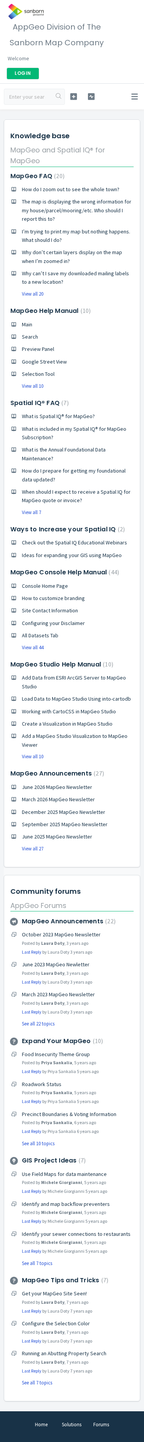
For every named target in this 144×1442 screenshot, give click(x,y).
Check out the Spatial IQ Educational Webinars (74, 542)
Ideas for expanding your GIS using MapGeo (72, 555)
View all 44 (32, 647)
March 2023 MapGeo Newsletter (58, 994)
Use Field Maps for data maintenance (64, 1174)
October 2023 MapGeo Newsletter (61, 934)
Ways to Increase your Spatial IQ (66, 529)
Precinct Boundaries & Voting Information (69, 1114)
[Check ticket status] (91, 97)
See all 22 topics (38, 1023)
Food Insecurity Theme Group (56, 1054)
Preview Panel (38, 349)
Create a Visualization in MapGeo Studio (67, 723)
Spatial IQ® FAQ (38, 403)
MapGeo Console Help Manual (63, 572)
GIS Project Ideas (53, 1160)
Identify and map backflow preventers (66, 1204)
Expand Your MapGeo (61, 1041)
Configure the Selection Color (56, 1323)
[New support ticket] (73, 97)
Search (30, 336)
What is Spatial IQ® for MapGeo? (58, 416)
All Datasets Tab (40, 635)
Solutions (71, 1424)
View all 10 (32, 386)
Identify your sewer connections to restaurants (76, 1233)
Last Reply (31, 952)
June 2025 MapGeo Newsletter (57, 836)
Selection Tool (38, 373)
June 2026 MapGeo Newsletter (57, 787)
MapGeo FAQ (36, 176)
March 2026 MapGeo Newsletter (58, 799)
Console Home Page (45, 585)
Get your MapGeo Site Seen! (54, 1293)
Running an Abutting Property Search (64, 1353)
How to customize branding (53, 598)
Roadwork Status (41, 1084)
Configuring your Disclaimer (53, 623)
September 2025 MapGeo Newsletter (65, 824)
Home (41, 1424)
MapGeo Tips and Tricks (64, 1280)
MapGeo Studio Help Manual (60, 664)
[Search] (59, 96)
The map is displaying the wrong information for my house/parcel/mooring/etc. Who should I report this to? (76, 210)
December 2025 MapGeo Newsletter (63, 812)
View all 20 (32, 294)
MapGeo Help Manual (49, 310)
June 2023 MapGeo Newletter (55, 964)
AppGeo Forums (38, 905)
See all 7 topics (37, 1263)
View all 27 (32, 848)
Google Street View (44, 361)
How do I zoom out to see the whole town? (70, 189)
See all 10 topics (38, 1143)
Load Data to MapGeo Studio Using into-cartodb (76, 698)
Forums (101, 1424)
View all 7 (31, 512)
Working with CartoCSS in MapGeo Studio (69, 711)
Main (27, 324)
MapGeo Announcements (56, 773)
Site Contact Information (50, 610)
